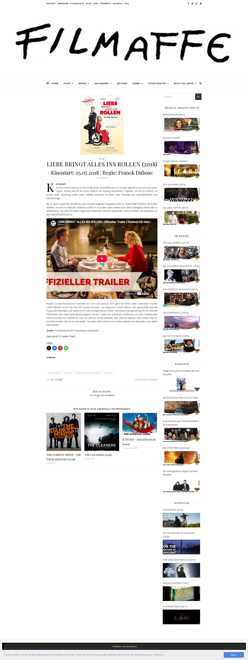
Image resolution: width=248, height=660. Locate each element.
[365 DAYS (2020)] (181, 148)
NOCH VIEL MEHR (183, 83)
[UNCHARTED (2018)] (181, 520)
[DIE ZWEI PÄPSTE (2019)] (181, 218)
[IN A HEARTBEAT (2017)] (181, 617)
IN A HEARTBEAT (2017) (175, 606)
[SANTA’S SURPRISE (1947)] (181, 593)
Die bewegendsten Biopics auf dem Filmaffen (180, 473)
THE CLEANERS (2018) (98, 455)
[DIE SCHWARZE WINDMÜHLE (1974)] (181, 276)
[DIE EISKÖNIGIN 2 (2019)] (181, 323)
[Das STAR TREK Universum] (181, 458)
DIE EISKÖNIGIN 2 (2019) (175, 312)
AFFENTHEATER (157, 83)
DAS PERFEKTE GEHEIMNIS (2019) (180, 289)
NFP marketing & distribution (88, 373)
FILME (67, 83)
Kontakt (51, 3)
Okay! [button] (234, 655)
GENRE (136, 83)
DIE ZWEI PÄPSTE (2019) (175, 207)
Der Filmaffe (57, 379)
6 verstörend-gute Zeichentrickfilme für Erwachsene (180, 423)
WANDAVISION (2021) (174, 114)
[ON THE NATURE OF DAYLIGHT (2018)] (181, 547)
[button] (165, 655)
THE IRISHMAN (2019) (174, 184)
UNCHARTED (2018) (173, 509)
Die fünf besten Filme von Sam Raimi (180, 397)
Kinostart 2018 (54, 373)
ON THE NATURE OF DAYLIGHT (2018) (179, 534)
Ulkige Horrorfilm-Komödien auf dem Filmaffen (181, 372)
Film (102, 159)
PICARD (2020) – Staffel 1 (175, 161)
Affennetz (105, 3)
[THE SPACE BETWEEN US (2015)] (181, 570)
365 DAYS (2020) (171, 137)
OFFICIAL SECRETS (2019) (176, 242)
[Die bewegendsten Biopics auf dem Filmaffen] (181, 485)
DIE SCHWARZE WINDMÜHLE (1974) (181, 266)
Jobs (96, 3)
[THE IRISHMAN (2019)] (181, 195)
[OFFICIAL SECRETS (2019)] (181, 253)
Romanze (108, 373)
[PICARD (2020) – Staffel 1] (181, 171)
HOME (55, 83)
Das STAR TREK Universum (176, 447)
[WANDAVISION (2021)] (181, 125)
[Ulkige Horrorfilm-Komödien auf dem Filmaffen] (181, 385)
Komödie (68, 373)
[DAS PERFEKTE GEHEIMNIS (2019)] (181, 300)
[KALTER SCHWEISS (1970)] (181, 346)
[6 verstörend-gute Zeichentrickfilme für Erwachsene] (181, 435)
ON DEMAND (101, 83)
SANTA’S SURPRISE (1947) (176, 583)
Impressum (63, 3)
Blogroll (118, 3)
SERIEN (82, 83)
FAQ (127, 3)
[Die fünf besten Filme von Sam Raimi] (181, 408)
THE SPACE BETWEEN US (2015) (179, 559)
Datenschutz (77, 3)
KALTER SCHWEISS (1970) (176, 335)
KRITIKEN (122, 83)
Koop (89, 3)
